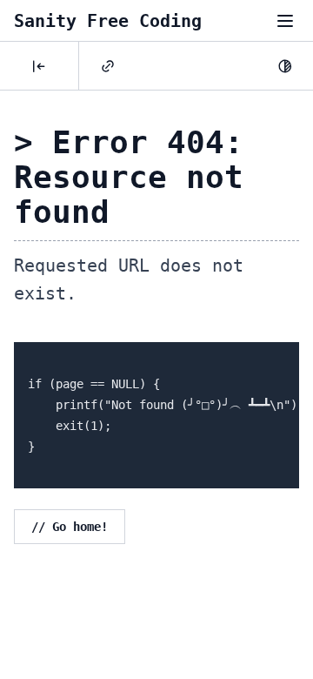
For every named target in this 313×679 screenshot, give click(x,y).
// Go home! (69, 527)
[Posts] (39, 66)
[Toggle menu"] (285, 21)
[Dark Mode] (285, 66)
